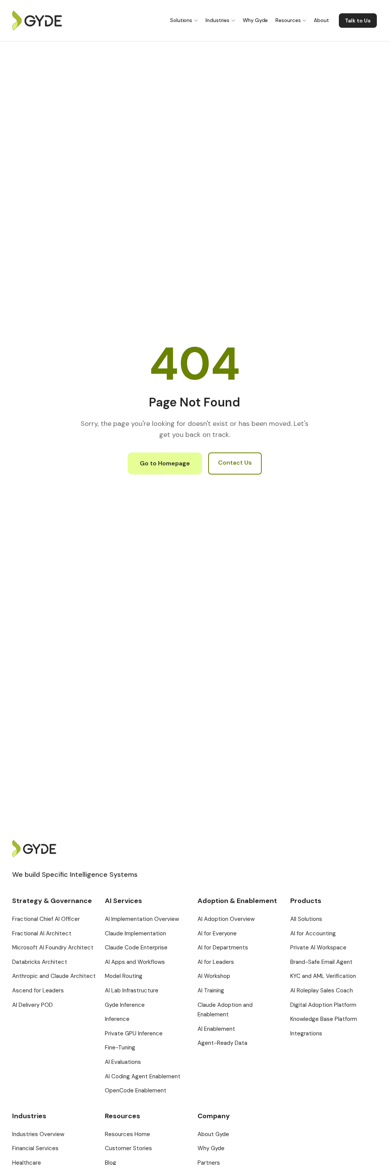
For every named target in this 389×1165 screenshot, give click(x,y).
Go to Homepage (165, 463)
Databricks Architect (39, 962)
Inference (117, 1019)
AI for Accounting (313, 933)
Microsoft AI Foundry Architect (52, 947)
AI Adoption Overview (226, 919)
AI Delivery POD (32, 1005)
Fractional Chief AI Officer (46, 919)
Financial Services (35, 1148)
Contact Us (235, 463)
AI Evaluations (123, 1062)
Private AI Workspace (318, 947)
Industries (217, 20)
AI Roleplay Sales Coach (321, 990)
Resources (287, 20)
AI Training (211, 990)
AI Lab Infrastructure (131, 990)
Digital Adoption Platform (323, 1005)
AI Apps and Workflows (135, 962)
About (321, 20)
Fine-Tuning (120, 1047)
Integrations (306, 1033)
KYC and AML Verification (323, 976)
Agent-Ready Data (222, 1043)
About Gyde (213, 1134)
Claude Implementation (135, 933)
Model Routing (123, 976)
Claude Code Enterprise (136, 947)
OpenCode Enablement (135, 1090)
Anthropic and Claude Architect (54, 976)
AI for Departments (223, 947)
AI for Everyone (217, 933)
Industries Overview (38, 1134)
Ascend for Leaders (38, 990)
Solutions (181, 20)
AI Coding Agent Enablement (142, 1076)
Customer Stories (128, 1148)
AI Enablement (216, 1029)
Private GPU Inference (134, 1033)
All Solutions (306, 919)
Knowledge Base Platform (323, 1019)
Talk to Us (358, 20)
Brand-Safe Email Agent (321, 962)
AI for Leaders (216, 962)
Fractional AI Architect (41, 933)
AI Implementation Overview (142, 919)
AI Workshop (214, 976)
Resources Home (127, 1134)
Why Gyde (255, 20)
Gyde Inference (125, 1005)
